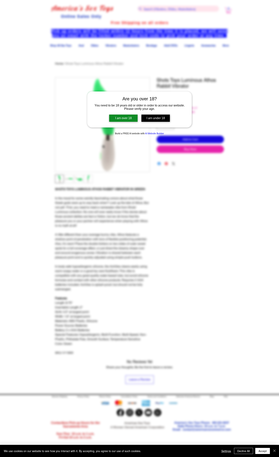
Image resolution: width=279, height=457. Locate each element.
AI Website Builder (154, 133)
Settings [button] (226, 451)
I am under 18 (156, 118)
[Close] (274, 451)
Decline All (243, 451)
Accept (263, 451)
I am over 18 (123, 118)
